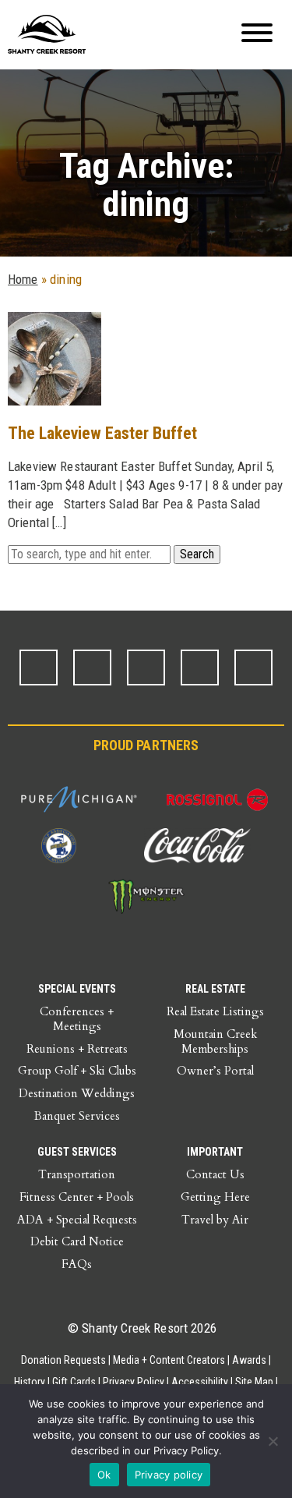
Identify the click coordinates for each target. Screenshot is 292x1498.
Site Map (254, 1382)
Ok (104, 1474)
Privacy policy (169, 1474)
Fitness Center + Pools (76, 1197)
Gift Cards (74, 1382)
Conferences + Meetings (77, 1019)
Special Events (77, 989)
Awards (249, 1360)
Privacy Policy (133, 1382)
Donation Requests (63, 1360)
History (29, 1382)
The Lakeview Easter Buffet (102, 433)
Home (23, 279)
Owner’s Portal (215, 1070)
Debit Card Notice (77, 1241)
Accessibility (199, 1382)
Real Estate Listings (215, 1011)
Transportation (76, 1174)
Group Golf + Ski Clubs (77, 1070)
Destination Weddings (77, 1093)
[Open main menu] (257, 35)
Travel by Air (214, 1219)
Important (215, 1152)
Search (197, 554)
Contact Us (215, 1174)
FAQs (77, 1264)
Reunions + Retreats (77, 1049)
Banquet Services (77, 1116)
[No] (272, 1441)
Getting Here (215, 1197)
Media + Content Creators (169, 1360)
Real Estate (215, 989)
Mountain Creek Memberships (215, 1041)
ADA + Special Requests (77, 1219)
